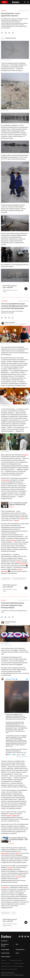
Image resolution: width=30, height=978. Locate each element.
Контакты (3, 960)
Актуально (3, 10)
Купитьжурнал (4, 2)
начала (10, 867)
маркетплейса (5, 853)
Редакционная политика (16, 960)
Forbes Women (5, 953)
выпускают (13, 540)
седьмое (16, 520)
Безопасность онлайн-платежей (9, 969)
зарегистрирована (12, 815)
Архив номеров (5, 956)
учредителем (24, 563)
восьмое (22, 518)
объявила (25, 454)
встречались (4, 887)
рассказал (18, 876)
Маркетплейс (5, 913)
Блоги (17, 953)
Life (17, 944)
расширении (5, 480)
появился (18, 562)
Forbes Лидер (4, 300)
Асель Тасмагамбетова (19, 578)
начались (17, 853)
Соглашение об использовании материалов (12, 966)
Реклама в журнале (18, 963)
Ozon (13, 913)
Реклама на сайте (5, 963)
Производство (6, 578)
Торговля (3, 600)
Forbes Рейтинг (20, 949)
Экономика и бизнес (5, 945)
